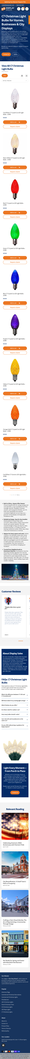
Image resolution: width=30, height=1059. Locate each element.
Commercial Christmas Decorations (11, 994)
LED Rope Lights (6, 1009)
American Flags (6, 992)
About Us (4, 1021)
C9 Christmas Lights (7, 1007)
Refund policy (5, 1031)
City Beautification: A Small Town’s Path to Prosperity (14, 882)
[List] (26, 75)
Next (18, 495)
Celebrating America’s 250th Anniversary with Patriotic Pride (13, 844)
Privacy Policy (5, 1026)
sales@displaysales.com (8, 5)
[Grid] (22, 75)
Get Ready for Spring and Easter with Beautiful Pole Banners (13, 961)
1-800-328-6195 (20, 5)
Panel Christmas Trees (8, 1004)
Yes (25, 1058)
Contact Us (5, 1023)
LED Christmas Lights (7, 1002)
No (26, 1058)
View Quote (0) (29, 19)
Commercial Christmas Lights (10, 997)
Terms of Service (6, 1028)
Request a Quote (15, 126)
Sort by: (5, 80)
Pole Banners (5, 999)
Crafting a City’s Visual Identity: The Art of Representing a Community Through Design (15, 922)
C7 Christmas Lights (7, 1012)
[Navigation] (27, 8)
